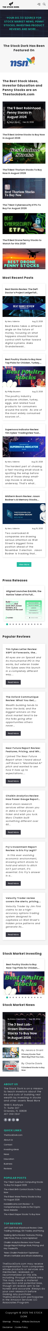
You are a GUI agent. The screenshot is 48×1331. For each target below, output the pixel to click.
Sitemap (7, 1321)
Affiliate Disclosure (31, 1321)
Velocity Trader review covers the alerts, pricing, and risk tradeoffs (22, 899)
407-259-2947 (12, 1114)
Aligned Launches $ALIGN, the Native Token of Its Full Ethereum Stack (23, 593)
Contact (8, 1144)
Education (9, 1159)
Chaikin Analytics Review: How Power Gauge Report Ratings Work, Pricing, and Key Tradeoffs (23, 797)
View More (24, 564)
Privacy (16, 1321)
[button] (7, 624)
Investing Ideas (11, 1149)
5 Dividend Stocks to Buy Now (33, 1068)
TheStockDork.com (13, 1135)
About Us (8, 1139)
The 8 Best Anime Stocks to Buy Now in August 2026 (24, 136)
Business (8, 1163)
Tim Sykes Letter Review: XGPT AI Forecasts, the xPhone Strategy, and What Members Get (24, 651)
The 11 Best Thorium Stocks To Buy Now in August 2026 (22, 171)
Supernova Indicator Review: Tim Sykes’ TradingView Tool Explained (22, 431)
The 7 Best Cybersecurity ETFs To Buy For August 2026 (22, 206)
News (6, 1154)
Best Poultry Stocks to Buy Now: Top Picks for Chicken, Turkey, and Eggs (23, 361)
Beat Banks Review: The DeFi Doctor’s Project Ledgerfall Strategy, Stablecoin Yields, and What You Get (21, 291)
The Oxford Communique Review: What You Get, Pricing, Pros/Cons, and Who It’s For (22, 698)
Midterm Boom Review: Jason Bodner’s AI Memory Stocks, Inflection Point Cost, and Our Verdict (22, 498)
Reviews (8, 1168)
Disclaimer (8, 1327)
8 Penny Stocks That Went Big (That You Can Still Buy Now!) (33, 1055)
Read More (13, 682)
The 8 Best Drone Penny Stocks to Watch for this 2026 (22, 242)
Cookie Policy (21, 1327)
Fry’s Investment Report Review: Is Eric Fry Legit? (21, 848)
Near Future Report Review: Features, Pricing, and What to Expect (24, 749)
